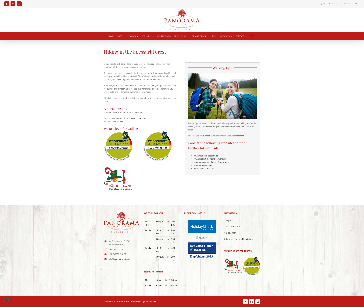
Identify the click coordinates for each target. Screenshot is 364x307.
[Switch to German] (251, 36)
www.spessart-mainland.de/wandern (210, 158)
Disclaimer (231, 232)
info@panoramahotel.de (119, 259)
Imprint (229, 220)
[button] (6, 300)
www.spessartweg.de (203, 165)
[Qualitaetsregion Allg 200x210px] (157, 132)
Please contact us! (137, 118)
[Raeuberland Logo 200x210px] (118, 165)
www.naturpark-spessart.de (206, 155)
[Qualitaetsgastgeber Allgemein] (118, 132)
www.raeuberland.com (204, 168)
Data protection (233, 226)
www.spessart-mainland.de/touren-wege (212, 162)
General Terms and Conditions (239, 239)
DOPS (154, 302)
